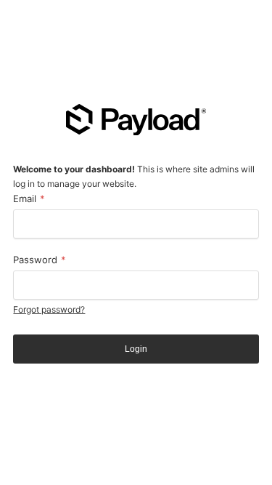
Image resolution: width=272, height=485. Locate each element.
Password (39, 259)
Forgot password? (49, 309)
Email (29, 198)
